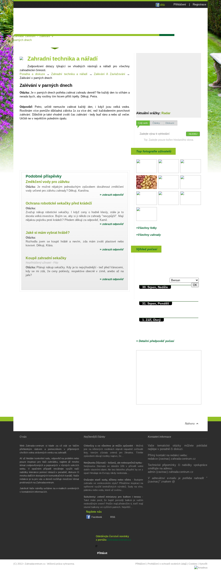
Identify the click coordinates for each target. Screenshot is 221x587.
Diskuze (170, 123)
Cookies (193, 563)
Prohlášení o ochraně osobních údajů (167, 563)
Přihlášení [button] (180, 4)
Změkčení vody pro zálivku (47, 182)
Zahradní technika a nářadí (69, 74)
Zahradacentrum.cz (119, 539)
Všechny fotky (146, 227)
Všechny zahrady (148, 234)
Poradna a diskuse (54, 40)
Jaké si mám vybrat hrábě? (48, 232)
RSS (112, 517)
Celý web (143, 123)
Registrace (199, 4)
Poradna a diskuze (32, 74)
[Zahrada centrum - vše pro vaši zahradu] (33, 8)
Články (78, 40)
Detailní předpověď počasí (155, 341)
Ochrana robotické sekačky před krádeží (59, 203)
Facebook (97, 517)
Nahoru (190, 423)
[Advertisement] (151, 44)
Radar (165, 113)
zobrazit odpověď (112, 194)
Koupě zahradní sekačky (46, 258)
